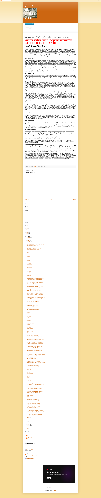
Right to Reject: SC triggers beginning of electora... (35, 279)
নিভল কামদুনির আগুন (29, 272)
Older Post (74, 199)
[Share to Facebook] (43, 166)
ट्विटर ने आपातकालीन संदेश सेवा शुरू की (32, 398)
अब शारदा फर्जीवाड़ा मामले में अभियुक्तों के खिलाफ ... (33, 249)
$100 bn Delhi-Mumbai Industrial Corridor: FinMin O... (35, 282)
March (28, 424)
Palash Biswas (29, 437)
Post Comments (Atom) (33, 201)
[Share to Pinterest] (44, 166)
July (27, 418)
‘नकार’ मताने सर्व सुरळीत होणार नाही (31, 306)
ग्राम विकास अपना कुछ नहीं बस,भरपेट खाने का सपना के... (34, 353)
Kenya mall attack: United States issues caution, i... (35, 293)
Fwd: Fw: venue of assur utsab (31, 358)
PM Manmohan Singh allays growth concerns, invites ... (35, 339)
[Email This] (40, 166)
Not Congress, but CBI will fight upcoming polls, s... (35, 414)
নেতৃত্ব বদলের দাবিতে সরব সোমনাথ (31, 370)
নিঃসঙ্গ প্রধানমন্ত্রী (29, 275)
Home (51, 199)
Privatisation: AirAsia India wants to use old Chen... (35, 285)
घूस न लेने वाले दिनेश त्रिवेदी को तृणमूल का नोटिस (31, 455)
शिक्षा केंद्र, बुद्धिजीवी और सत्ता (30, 395)
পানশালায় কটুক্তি (29, 270)
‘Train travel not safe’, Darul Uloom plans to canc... (35, 350)
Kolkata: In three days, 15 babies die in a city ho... (34, 388)
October (28, 240)
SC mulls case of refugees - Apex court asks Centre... (35, 368)
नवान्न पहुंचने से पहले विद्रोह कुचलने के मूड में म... (33, 309)
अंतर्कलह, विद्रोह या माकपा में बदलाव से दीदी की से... (33, 365)
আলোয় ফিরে (28, 372)
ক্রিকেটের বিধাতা (29, 255)
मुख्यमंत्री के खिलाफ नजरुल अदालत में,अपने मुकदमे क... (34, 248)
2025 (27, 224)
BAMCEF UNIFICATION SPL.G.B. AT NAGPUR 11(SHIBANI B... (37, 362)
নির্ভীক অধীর (28, 274)
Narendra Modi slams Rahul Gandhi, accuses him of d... (35, 298)
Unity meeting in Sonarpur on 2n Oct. (33, 407)
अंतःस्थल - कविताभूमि (27, 31)
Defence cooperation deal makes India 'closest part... (35, 294)
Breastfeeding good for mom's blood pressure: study (35, 385)
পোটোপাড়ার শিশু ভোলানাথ (30, 331)
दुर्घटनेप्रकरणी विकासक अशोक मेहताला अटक (32, 304)
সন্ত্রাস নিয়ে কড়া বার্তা (29, 257)
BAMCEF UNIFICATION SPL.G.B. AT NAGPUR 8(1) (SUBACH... (37, 354)
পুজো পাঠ (28, 252)
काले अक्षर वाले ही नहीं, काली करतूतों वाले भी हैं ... (33, 400)
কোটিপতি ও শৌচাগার (29, 317)
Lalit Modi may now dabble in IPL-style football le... (35, 342)
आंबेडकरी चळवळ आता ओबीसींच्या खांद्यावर (32, 305)
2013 (27, 236)
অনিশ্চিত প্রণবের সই (29, 319)
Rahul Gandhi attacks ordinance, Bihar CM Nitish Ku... (35, 346)
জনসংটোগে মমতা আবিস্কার (30, 328)
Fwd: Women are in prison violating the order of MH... (35, 410)
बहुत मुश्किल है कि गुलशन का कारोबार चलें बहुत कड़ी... (33, 406)
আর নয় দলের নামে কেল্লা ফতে (30, 321)
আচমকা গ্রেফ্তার (29, 268)
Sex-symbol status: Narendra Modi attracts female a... (35, 278)
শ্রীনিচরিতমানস (28, 312)
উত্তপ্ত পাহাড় (28, 260)
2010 (27, 431)
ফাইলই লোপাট (28, 376)
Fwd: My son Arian (30, 357)
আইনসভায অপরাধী (29, 320)
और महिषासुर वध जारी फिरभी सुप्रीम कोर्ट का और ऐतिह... (34, 355)
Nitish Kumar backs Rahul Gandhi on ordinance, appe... (35, 347)
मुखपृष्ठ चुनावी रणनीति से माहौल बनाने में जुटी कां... (33, 399)
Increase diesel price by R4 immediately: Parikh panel (35, 336)
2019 (27, 228)
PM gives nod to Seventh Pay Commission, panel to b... (35, 411)
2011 (27, 430)
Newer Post (27, 199)
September (29, 241)
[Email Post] (38, 166)
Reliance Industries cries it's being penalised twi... (35, 287)
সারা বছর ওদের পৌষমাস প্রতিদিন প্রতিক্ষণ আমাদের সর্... (33, 245)
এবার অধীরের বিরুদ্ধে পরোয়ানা (30, 323)
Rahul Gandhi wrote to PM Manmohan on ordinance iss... (36, 297)
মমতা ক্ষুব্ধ (28, 313)
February (28, 425)
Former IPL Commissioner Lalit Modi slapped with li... (35, 415)
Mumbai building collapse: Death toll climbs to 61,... (35, 290)
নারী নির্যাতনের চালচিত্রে (29, 264)
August (28, 417)
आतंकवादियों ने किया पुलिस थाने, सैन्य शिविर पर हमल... (34, 403)
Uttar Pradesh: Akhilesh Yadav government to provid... (35, 351)
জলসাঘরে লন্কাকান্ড (29, 316)
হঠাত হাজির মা (28, 377)
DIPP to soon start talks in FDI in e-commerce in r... (35, 283)
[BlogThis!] (41, 166)
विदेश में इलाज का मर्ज (29, 396)
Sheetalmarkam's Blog (30, 458)
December (28, 237)
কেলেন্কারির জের (29, 263)
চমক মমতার (28, 256)
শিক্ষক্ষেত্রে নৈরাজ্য (29, 369)
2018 (27, 229)
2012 (27, 428)
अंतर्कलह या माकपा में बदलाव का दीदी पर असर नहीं (33, 308)
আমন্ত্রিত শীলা (28, 259)
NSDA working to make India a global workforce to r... (35, 338)
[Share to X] (42, 166)
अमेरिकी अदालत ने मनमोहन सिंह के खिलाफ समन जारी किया (34, 402)
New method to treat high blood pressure (33, 387)
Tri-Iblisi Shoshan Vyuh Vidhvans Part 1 (32, 459)
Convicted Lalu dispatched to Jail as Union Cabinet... (35, 244)
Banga (28, 435)
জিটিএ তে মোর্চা (28, 324)
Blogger (55, 490)
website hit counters (29, 28)
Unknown (28, 438)
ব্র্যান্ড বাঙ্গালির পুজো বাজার (29, 267)
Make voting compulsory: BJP (31, 289)
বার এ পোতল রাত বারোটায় (30, 373)
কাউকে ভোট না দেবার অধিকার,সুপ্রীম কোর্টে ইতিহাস (32, 335)
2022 (27, 225)
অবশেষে (28, 381)
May (27, 421)
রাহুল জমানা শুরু (28, 334)
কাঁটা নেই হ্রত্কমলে (29, 271)
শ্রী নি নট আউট (28, 332)
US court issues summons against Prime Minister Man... (35, 384)
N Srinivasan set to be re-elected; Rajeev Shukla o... (35, 343)
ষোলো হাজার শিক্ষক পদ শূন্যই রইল (31, 383)
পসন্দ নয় (28, 253)
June (28, 420)
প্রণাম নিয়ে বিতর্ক (29, 380)
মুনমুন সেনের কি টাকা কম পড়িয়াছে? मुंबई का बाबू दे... (33, 301)
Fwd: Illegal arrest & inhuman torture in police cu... (35, 366)
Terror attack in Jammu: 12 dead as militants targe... (35, 391)
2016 (27, 232)
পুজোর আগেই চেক (29, 327)
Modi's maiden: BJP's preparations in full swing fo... (35, 349)
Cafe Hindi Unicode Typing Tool (31, 445)
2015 (27, 233)
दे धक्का (28, 302)
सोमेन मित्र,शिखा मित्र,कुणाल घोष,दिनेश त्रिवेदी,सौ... (33, 361)
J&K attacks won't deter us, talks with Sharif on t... (34, 392)
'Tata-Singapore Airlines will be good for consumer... (35, 286)
